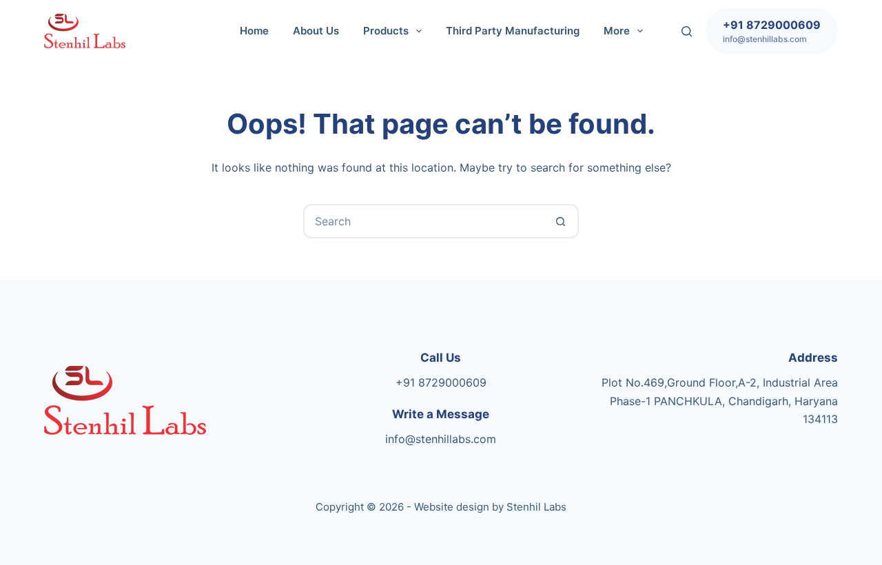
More (617, 30)
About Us (316, 30)
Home (254, 30)
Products (386, 30)
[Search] (686, 31)
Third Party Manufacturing (513, 30)
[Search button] (560, 221)
